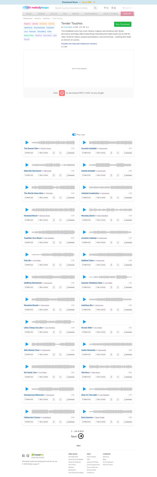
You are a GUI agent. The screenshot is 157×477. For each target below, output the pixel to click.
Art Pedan (37, 260)
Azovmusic (102, 171)
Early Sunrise (87, 417)
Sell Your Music (108, 465)
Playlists (71, 467)
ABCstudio (47, 171)
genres (41, 14)
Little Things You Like (33, 327)
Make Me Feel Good (32, 171)
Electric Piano (29, 35)
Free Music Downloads (76, 473)
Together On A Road (32, 238)
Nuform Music (46, 148)
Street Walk (86, 327)
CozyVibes (67, 27)
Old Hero (85, 372)
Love (26, 31)
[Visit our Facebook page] (23, 456)
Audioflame (47, 417)
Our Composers (108, 462)
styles (54, 14)
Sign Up (127, 14)
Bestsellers (72, 470)
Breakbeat (43, 24)
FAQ (88, 459)
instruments (91, 14)
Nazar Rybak (99, 417)
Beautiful (38, 35)
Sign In (128, 8)
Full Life (27, 260)
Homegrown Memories (34, 395)
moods (75, 14)
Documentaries (39, 27)
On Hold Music (73, 457)
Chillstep (51, 24)
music (29, 14)
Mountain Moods (31, 305)
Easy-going (47, 35)
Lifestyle (35, 24)
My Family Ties (30, 372)
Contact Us (90, 473)
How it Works (110, 14)
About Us (106, 457)
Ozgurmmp (103, 148)
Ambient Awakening (90, 193)
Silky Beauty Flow (31, 350)
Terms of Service (92, 467)
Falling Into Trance (32, 417)
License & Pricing (92, 462)
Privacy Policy (91, 470)
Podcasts (32, 31)
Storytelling (41, 31)
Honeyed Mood (30, 215)
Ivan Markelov (49, 238)
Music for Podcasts (75, 462)
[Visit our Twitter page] (28, 456)
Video (49, 31)
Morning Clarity (88, 215)
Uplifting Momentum (33, 283)
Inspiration (50, 27)
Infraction (49, 193)
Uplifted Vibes (87, 260)
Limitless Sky (87, 305)
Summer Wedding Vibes (91, 283)
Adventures (28, 27)
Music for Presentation (76, 459)
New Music (72, 465)
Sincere (26, 39)
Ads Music (46, 18)
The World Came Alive (33, 193)
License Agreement (93, 465)
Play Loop (81, 134)
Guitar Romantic (88, 350)
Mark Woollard (102, 216)
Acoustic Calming (88, 238)
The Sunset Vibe (31, 148)
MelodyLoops (27, 18)
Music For (38, 18)
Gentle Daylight (88, 171)
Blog (104, 459)
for (65, 14)
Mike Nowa (96, 372)
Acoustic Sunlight (89, 148)
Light (55, 35)
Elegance (27, 24)
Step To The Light (89, 395)
